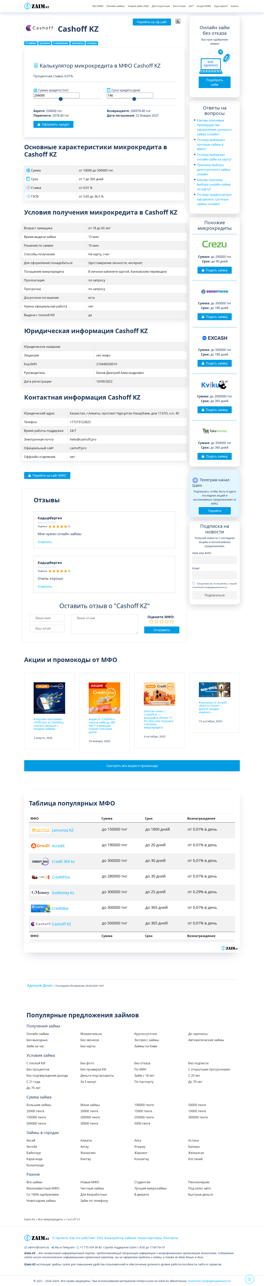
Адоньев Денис (40, 985)
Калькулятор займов (120, 1238)
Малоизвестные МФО (43, 1188)
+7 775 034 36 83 (90, 1247)
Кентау (85, 1159)
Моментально (91, 1034)
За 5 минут (88, 1082)
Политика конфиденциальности (209, 1281)
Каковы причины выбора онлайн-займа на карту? (214, 184)
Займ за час (35, 1046)
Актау (84, 1146)
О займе (31, 43)
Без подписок (198, 1063)
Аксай (30, 1140)
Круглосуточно (145, 1034)
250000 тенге (144, 1117)
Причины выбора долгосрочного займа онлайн (213, 169)
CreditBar (60, 908)
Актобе (31, 1146)
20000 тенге (89, 1111)
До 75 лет (33, 1088)
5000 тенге (142, 1123)
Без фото (87, 1063)
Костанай (195, 1159)
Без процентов (37, 1069)
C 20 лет (194, 1075)
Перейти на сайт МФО (49, 475)
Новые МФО (89, 1182)
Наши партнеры (149, 1238)
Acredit (58, 845)
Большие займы (38, 1105)
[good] (167, 621)
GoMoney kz (63, 892)
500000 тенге (36, 1123)
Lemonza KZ (62, 830)
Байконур (33, 1153)
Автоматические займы (206, 1040)
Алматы (86, 1140)
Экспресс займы (146, 1040)
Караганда (34, 1159)
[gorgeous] (172, 621)
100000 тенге (144, 1105)
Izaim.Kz (29, 1219)
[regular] (161, 621)
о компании (61, 43)
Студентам (142, 1182)
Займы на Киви (145, 1046)
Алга (137, 1140)
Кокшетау (141, 1159)
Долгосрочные (161, 6)
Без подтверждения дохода (47, 1075)
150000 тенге (36, 1117)
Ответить (45, 542)
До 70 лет (195, 1082)
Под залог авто (199, 1188)
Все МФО (98, 6)
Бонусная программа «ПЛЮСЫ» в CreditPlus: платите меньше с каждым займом (49, 724)
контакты (77, 43)
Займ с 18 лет (144, 1075)
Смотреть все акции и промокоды (132, 766)
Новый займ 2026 (138, 6)
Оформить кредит (55, 124)
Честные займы (92, 1188)
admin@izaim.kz (38, 1247)
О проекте (60, 1238)
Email (195, 568)
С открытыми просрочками (209, 1069)
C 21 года (33, 1082)
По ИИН (140, 1069)
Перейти (214, 511)
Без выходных (37, 1040)
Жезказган (196, 1153)
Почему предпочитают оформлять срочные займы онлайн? (214, 199)
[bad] (151, 621)
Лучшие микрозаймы (150, 1188)
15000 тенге (143, 1111)
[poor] (156, 621)
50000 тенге (197, 1105)
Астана (193, 1140)
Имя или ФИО (201, 553)
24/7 (191, 6)
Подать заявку (217, 270)
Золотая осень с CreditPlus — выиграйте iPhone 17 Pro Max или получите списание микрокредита (158, 719)
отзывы (92, 43)
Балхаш (194, 1146)
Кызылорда (35, 1165)
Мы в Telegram (64, 1247)
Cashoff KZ (61, 924)
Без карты (87, 1046)
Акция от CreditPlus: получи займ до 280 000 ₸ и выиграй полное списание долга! (102, 725)
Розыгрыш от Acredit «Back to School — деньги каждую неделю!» (213, 707)
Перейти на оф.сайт (152, 22)
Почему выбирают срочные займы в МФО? (211, 144)
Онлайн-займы (115, 6)
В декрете (141, 1194)
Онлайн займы (37, 1034)
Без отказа (179, 6)
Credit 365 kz (63, 861)
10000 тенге (197, 1111)
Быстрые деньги (200, 1194)
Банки (234, 6)
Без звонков (89, 1040)
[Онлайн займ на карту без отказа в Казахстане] (36, 6)
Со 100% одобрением (42, 1194)
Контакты (171, 1238)
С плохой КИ (35, 1063)
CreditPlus (61, 877)
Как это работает (82, 1238)
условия (45, 43)
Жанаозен (88, 1153)
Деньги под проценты (97, 1075)
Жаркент (140, 1153)
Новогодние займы (41, 1201)
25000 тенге (35, 1111)
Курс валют (221, 6)
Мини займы (90, 1105)
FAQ (100, 1238)
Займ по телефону (94, 1201)
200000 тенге (90, 1117)
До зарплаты (198, 1034)
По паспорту (143, 1082)
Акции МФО (204, 6)
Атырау (139, 1146)
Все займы (34, 1182)
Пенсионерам (198, 1182)
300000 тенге (198, 1117)
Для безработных (93, 1194)
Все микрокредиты (50, 1219)
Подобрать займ (214, 82)
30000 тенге (89, 1123)
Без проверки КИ (93, 1069)
